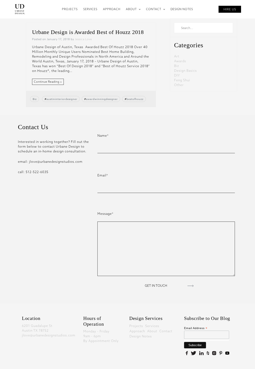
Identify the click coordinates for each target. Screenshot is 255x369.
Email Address (195, 328)
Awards (180, 61)
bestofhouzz (135, 99)
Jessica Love (83, 39)
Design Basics (185, 71)
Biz (35, 99)
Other (179, 85)
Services (152, 325)
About (152, 331)
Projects (136, 325)
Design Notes (140, 336)
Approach (137, 331)
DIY (177, 75)
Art (176, 56)
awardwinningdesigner (102, 99)
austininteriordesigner (61, 99)
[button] (138, 9)
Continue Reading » (48, 81)
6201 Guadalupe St (37, 326)
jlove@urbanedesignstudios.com (48, 335)
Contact (165, 331)
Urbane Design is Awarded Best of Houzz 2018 (88, 32)
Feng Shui (182, 80)
